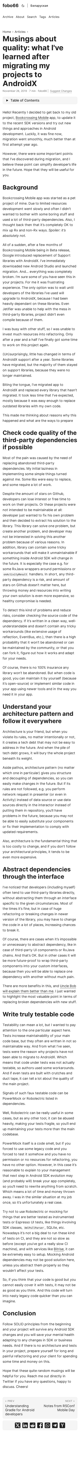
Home (7, 32)
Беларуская (39, 5)
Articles (20, 32)
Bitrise (59, 1249)
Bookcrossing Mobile (32, 118)
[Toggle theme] (23, 5)
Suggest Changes (61, 90)
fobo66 (11, 5)
